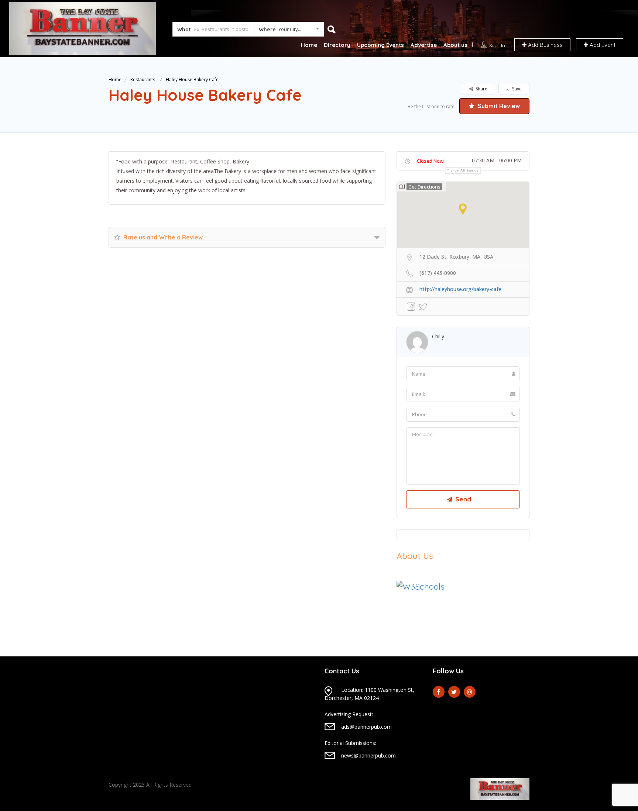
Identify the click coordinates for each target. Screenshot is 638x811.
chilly (438, 336)
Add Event (601, 44)
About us (455, 44)
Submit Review (498, 106)
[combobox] (288, 30)
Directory (337, 44)
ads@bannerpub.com (366, 726)
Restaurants (142, 79)
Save (516, 89)
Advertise (424, 44)
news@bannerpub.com (368, 755)
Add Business (544, 44)
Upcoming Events (380, 44)
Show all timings (464, 170)
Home (309, 44)
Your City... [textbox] (289, 29)
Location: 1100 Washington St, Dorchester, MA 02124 (369, 693)
